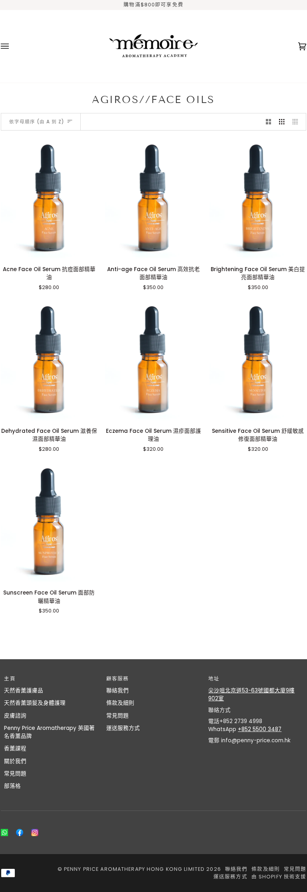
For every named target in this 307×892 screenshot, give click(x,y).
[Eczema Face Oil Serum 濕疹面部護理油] (153, 360)
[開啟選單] (13, 46)
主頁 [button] (9, 678)
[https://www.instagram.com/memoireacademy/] (34, 832)
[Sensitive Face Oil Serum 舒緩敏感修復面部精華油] (257, 360)
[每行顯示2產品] (268, 122)
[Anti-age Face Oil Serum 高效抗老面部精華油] (153, 198)
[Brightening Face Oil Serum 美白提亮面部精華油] (257, 198)
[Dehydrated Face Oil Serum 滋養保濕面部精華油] (49, 360)
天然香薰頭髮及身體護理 (35, 703)
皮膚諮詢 (15, 716)
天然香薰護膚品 (23, 690)
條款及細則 (120, 703)
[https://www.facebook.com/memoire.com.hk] (19, 832)
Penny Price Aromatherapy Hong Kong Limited (135, 869)
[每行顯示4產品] (297, 122)
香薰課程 (15, 748)
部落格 (12, 786)
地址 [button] (213, 678)
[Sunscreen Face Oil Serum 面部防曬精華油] (49, 522)
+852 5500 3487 (259, 729)
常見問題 (15, 773)
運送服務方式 (123, 728)
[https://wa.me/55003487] (4, 832)
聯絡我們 (117, 690)
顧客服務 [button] (117, 678)
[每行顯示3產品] (282, 122)
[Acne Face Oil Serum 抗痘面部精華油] (49, 198)
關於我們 (15, 761)
